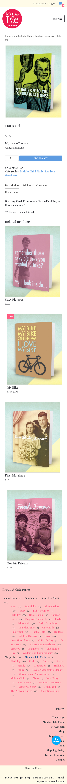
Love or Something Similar (47, 669)
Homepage (58, 717)
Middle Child (18, 678)
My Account (58, 726)
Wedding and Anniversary (38, 652)
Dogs (45, 661)
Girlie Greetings (48, 623)
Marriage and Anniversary (34, 674)
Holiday (58, 631)
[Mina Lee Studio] (12, 18)
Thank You (33, 648)
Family (21, 665)
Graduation (40, 665)
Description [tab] (12, 185)
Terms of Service (55, 755)
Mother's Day (45, 640)
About (61, 745)
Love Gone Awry (20, 640)
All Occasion (51, 606)
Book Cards (36, 614)
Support (15, 648)
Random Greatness (44, 35)
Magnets (10, 657)
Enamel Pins (9, 598)
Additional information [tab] (35, 185)
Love (48, 636)
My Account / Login (44, 3)
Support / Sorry (27, 686)
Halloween (17, 631)
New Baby (52, 678)
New (13, 606)
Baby (22, 610)
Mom (36, 678)
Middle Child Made (23, 35)
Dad (31, 661)
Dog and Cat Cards (36, 619)
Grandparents (27, 627)
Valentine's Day (50, 691)
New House (24, 682)
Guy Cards (48, 627)
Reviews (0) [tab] (11, 192)
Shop (62, 731)
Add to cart (40, 158)
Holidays (59, 665)
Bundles (29, 598)
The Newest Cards (21, 691)
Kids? (21, 669)
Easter (59, 619)
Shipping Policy (56, 750)
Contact (60, 759)
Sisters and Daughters (42, 644)
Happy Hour (39, 631)
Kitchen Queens (28, 636)
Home (8, 35)
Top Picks (30, 606)
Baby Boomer (41, 610)
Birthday (15, 614)
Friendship (24, 623)
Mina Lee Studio (50, 598)
